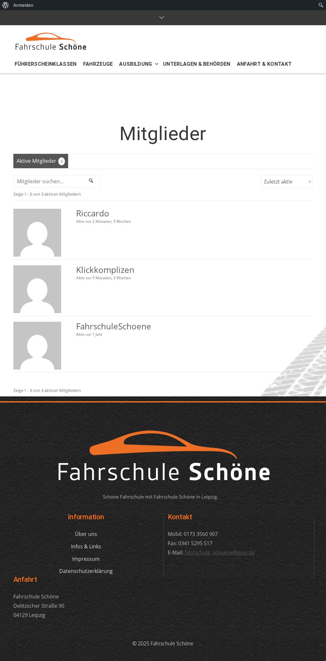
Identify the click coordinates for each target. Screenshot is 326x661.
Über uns (86, 533)
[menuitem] (5, 5)
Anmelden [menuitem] (23, 5)
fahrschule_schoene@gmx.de (220, 552)
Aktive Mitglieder (40, 160)
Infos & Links (86, 546)
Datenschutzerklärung (86, 571)
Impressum (86, 558)
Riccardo (92, 213)
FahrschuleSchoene (113, 326)
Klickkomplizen (105, 269)
